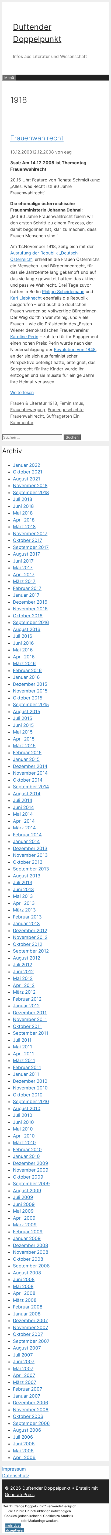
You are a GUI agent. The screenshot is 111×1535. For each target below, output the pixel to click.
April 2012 (23, 985)
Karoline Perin (24, 336)
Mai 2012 (23, 978)
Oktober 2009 (28, 1177)
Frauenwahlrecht (37, 138)
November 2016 (30, 608)
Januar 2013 (26, 923)
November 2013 (30, 855)
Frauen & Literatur (28, 403)
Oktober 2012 (27, 944)
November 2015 (30, 691)
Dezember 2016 (30, 602)
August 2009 (27, 1190)
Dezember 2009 (30, 1163)
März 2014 (24, 827)
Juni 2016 (23, 643)
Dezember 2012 (30, 930)
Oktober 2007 (28, 1334)
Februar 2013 (27, 917)
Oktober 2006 (28, 1416)
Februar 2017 (27, 588)
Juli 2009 (23, 1197)
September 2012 (31, 951)
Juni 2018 (23, 506)
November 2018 (30, 485)
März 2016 (24, 663)
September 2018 (31, 492)
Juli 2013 (22, 882)
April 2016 (24, 656)
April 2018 (23, 520)
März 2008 (24, 1300)
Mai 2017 (23, 567)
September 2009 (31, 1183)
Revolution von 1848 (75, 349)
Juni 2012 (23, 971)
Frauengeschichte (66, 409)
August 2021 (26, 479)
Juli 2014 (22, 800)
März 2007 (24, 1382)
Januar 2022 (26, 465)
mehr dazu (13, 1525)
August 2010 (26, 1108)
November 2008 (30, 1252)
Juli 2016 (22, 636)
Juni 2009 (24, 1204)
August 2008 (27, 1272)
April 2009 (24, 1218)
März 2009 (25, 1224)
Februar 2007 (27, 1389)
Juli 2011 (22, 1040)
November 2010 (30, 1088)
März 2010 (24, 1142)
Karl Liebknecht (26, 298)
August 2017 (26, 554)
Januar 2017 (26, 595)
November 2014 (30, 773)
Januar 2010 (26, 1156)
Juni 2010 (23, 1122)
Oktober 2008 (28, 1259)
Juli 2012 (22, 964)
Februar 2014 (27, 834)
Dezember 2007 (30, 1320)
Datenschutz (15, 1475)
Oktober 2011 (27, 1026)
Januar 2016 (26, 677)
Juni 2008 (23, 1279)
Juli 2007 (23, 1355)
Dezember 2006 (30, 1402)
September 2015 (31, 704)
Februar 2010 (27, 1149)
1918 (52, 403)
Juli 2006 (23, 1437)
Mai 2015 (23, 732)
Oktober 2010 (28, 1095)
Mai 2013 (23, 896)
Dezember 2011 (30, 1012)
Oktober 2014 (28, 780)
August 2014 (26, 793)
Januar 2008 (26, 1314)
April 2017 (23, 574)
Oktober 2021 (27, 472)
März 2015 (24, 745)
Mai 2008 (23, 1286)
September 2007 (31, 1341)
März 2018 (24, 526)
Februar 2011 (27, 1067)
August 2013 (26, 875)
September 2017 (31, 547)
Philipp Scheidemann (63, 291)
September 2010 (31, 1101)
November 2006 (30, 1409)
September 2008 (31, 1265)
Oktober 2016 (28, 615)
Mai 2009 (23, 1211)
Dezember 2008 (30, 1245)
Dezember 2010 (30, 1081)
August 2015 (26, 711)
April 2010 (24, 1136)
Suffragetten (59, 416)
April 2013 (24, 903)
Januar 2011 (26, 1074)
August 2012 (26, 958)
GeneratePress (19, 1494)
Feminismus (71, 403)
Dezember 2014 (30, 766)
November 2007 (30, 1327)
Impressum (14, 1469)
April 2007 (24, 1375)
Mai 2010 (23, 1129)
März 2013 (24, 910)
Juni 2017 (23, 561)
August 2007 (27, 1348)
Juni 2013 (23, 889)
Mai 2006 (23, 1450)
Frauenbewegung (27, 409)
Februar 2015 (27, 752)
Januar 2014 (26, 841)
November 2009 (30, 1170)
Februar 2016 (27, 670)
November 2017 (30, 533)
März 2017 (24, 581)
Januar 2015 (26, 759)
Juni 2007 (23, 1361)
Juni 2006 (24, 1443)
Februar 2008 (27, 1307)
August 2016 (26, 629)
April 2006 (24, 1457)
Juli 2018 (22, 499)
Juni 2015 (23, 725)
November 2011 (30, 1019)
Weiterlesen (22, 392)
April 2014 (24, 821)
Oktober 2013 (28, 862)
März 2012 (24, 992)
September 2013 (31, 869)
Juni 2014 (23, 807)
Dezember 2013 (30, 848)
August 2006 (27, 1430)
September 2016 (31, 622)
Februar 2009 (28, 1231)
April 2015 (23, 739)
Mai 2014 (23, 814)
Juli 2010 (22, 1115)
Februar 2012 (27, 999)
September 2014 (31, 786)
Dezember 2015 (30, 684)
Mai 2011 (22, 1046)
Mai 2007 (23, 1368)
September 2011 (30, 1033)
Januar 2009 (27, 1238)
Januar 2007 (26, 1396)
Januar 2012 (26, 1005)
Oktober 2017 (27, 540)
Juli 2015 (22, 718)
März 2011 (24, 1060)
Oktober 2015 (27, 698)
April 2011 (23, 1053)
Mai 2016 (23, 649)
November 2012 (30, 937)
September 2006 (31, 1423)
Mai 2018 (23, 513)
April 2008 (24, 1293)
